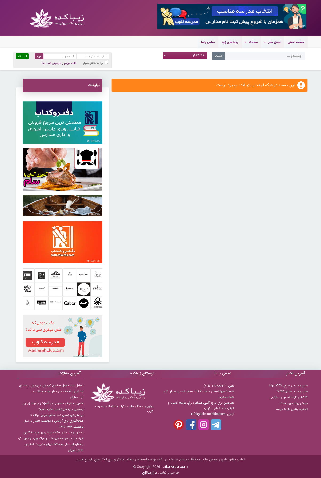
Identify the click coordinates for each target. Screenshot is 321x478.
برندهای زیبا (230, 42)
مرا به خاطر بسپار (93, 63)
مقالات (253, 42)
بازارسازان (149, 472)
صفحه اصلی (296, 42)
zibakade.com (175, 467)
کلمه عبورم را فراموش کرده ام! (59, 63)
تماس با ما (208, 42)
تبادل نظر (274, 42)
